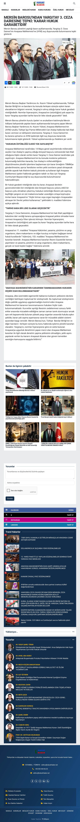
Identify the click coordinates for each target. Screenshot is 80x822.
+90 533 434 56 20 (41, 769)
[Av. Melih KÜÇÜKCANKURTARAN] (10, 667)
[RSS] (47, 781)
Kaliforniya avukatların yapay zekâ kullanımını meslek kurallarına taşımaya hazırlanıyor (44, 719)
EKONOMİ (38, 813)
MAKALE (5, 10)
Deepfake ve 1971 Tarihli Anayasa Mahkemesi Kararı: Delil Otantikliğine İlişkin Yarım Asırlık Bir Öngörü (43, 729)
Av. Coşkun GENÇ (22, 725)
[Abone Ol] (73, 83)
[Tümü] (73, 632)
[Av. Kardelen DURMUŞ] (10, 707)
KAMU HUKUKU (44, 10)
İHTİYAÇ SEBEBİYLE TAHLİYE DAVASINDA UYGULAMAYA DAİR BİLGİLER (44, 709)
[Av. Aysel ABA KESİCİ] (10, 657)
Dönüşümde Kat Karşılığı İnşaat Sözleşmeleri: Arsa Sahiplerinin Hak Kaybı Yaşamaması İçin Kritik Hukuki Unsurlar (44, 648)
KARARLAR (15, 10)
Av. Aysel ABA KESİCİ (23, 656)
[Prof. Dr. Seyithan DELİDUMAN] (10, 737)
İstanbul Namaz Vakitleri (17, 795)
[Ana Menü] (5, 3)
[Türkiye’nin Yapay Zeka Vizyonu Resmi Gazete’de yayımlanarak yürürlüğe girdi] (22, 405)
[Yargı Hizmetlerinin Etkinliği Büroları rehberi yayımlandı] (22, 379)
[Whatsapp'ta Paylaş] (14, 82)
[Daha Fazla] (18, 82)
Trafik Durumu (48, 795)
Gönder (10, 498)
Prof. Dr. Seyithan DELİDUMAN (28, 735)
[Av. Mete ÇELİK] (10, 697)
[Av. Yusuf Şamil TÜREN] (10, 647)
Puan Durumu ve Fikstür (16, 799)
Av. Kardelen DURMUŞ (24, 706)
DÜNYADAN (48, 813)
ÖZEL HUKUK (58, 10)
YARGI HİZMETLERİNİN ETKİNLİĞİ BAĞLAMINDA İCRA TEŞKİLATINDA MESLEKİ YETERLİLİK (43, 688)
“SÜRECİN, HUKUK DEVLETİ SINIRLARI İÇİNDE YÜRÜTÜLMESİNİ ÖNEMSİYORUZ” (56, 444)
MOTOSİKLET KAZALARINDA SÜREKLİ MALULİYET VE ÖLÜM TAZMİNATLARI (40, 668)
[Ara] (74, 3)
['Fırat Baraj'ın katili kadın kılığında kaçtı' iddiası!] (57, 405)
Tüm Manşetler (48, 799)
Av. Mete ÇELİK (21, 695)
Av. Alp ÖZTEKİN (22, 675)
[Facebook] (32, 781)
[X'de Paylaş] (10, 82)
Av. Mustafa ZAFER (23, 685)
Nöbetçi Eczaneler (14, 791)
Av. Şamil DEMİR (22, 715)
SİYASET (31, 813)
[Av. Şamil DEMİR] (10, 717)
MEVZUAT (70, 10)
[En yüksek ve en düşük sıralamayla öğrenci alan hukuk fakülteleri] (57, 379)
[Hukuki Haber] (39, 3)
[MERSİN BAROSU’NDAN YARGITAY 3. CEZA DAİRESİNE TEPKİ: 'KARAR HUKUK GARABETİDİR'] (40, 59)
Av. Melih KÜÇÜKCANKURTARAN (28, 665)
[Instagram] (40, 781)
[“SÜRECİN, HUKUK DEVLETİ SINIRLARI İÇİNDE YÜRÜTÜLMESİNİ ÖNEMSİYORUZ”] (57, 432)
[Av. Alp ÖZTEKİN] (10, 677)
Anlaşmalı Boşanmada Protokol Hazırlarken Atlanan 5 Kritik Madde (42, 658)
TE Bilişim (45, 819)
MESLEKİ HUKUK (29, 10)
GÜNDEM (70, 811)
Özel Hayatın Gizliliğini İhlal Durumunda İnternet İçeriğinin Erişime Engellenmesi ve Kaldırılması (41, 678)
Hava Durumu (48, 791)
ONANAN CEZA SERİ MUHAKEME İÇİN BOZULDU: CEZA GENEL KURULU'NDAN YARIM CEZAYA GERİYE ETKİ (40, 698)
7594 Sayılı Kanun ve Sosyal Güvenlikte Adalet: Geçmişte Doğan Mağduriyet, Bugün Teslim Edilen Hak (41, 739)
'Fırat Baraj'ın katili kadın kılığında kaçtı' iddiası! (56, 417)
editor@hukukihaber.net (41, 773)
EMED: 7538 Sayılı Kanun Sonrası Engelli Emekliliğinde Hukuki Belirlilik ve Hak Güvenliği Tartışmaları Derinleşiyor (21, 445)
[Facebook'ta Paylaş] (6, 82)
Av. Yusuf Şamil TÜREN (24, 645)
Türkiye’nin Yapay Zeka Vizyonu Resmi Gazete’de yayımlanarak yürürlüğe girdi (22, 418)
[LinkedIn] (44, 781)
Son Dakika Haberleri (15, 803)
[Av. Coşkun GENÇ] (10, 727)
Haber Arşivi (48, 803)
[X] (36, 781)
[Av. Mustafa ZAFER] (10, 687)
